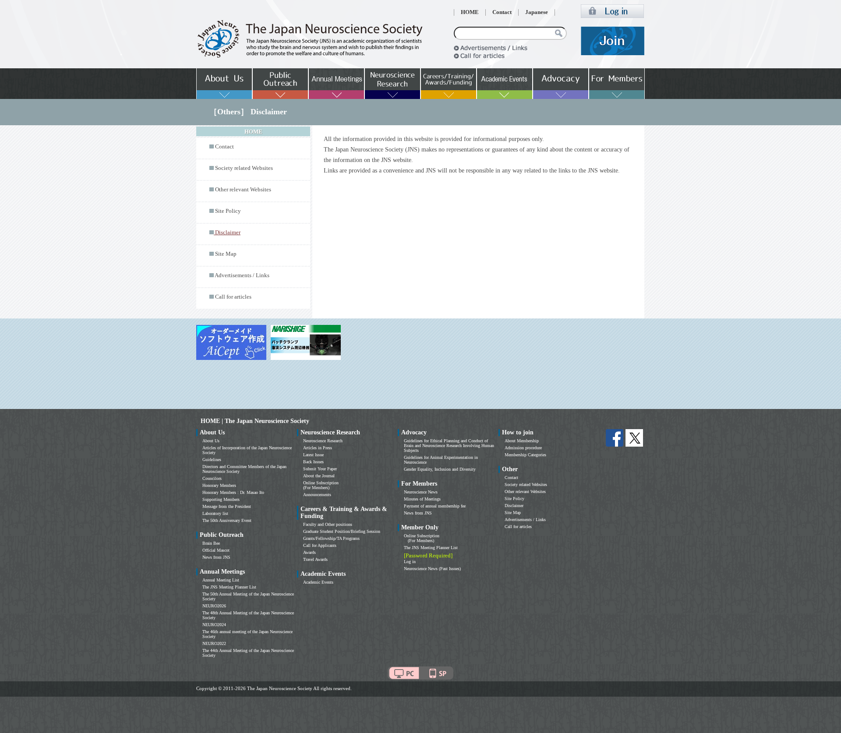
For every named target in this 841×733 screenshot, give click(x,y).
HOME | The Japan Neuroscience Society (255, 421)
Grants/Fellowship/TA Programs (331, 538)
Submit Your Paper (320, 468)
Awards (309, 552)
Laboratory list (215, 513)
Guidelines (211, 459)
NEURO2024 (214, 624)
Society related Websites (244, 168)
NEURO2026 (214, 605)
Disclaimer (514, 505)
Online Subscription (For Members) (321, 485)
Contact (502, 12)
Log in (410, 561)
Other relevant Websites (243, 190)
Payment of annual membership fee (435, 506)
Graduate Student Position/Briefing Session (341, 531)
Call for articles (233, 297)
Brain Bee (211, 543)
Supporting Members (221, 499)
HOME (470, 12)
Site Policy (228, 211)
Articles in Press (317, 447)
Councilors (212, 478)
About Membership (522, 440)
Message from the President (226, 506)
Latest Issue (313, 454)
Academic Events (318, 582)
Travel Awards (315, 559)
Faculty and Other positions (327, 524)
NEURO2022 (214, 643)
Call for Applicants (319, 545)
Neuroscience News (421, 492)
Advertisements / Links (242, 275)
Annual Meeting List (220, 580)
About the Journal (319, 475)
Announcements (317, 494)
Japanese (536, 12)
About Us (210, 440)
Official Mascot (216, 550)
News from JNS (216, 557)
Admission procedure (523, 447)
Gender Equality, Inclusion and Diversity (440, 469)
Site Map (226, 254)
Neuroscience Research (323, 440)
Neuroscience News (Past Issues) (432, 568)
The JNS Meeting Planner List (229, 587)
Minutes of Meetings (422, 499)
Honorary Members (219, 485)
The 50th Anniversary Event (226, 520)
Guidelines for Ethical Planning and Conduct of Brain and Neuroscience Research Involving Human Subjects (449, 445)
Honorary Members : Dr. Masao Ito (233, 492)
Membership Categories (525, 454)
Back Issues (313, 461)
